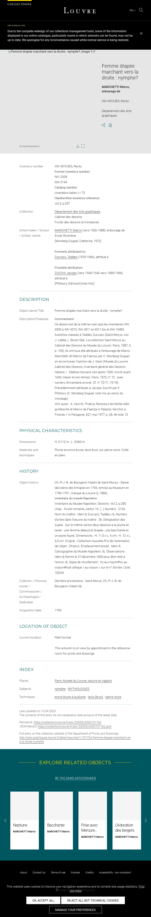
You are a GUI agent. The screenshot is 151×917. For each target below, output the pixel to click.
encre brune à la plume (70, 697)
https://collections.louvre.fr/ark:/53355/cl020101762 (67, 722)
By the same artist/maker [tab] (75, 778)
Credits (89, 872)
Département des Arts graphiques (77, 211)
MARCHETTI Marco (115, 87)
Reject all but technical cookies (93, 900)
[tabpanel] (75, 820)
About (23, 872)
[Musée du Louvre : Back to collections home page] (80, 10)
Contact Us (39, 872)
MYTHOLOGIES (78, 689)
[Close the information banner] (141, 33)
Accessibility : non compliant (115, 872)
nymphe (60, 689)
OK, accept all (43, 900)
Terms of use (58, 872)
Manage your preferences (75, 910)
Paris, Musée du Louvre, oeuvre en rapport (83, 681)
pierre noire (113, 697)
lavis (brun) (95, 697)
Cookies (75, 872)
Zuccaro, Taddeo (66, 257)
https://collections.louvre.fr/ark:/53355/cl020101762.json (75, 726)
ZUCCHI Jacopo (66, 273)
